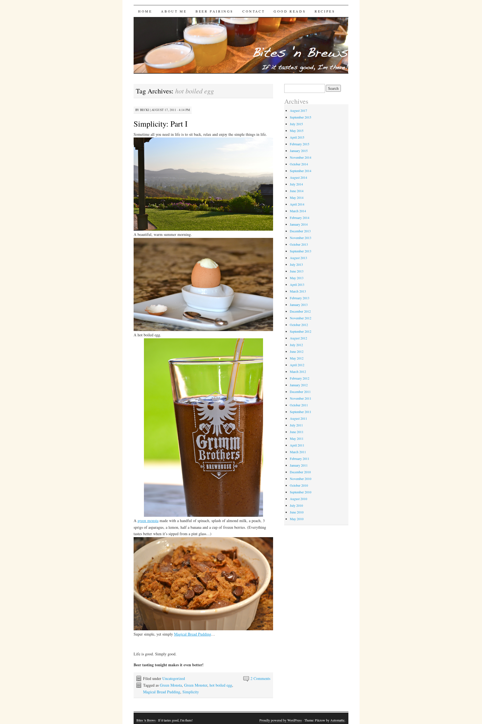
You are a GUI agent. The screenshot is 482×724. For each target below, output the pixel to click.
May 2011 (296, 438)
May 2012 (296, 358)
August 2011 (298, 418)
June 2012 (296, 351)
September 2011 (300, 411)
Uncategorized (173, 678)
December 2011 (300, 391)
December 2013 (300, 231)
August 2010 (298, 498)
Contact (253, 11)
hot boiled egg (220, 685)
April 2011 (297, 445)
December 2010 (300, 472)
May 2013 (296, 278)
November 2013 (300, 237)
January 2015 (299, 150)
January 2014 (299, 224)
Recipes (325, 11)
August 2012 (298, 338)
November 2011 (300, 398)
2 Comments (260, 678)
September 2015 (300, 117)
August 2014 (298, 177)
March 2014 (298, 211)
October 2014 (299, 164)
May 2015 (296, 130)
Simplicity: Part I (160, 123)
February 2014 (299, 217)
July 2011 (296, 425)
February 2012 (299, 378)
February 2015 (299, 144)
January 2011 (299, 465)
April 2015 (297, 137)
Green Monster (195, 685)
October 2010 (299, 485)
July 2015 (296, 124)
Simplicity (190, 691)
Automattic (337, 720)
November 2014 (300, 157)
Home (145, 11)
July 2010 (296, 505)
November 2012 (300, 318)
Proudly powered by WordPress (280, 720)
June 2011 (296, 431)
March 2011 (298, 452)
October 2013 (299, 244)
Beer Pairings (214, 11)
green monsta (148, 520)
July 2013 (296, 264)
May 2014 (296, 197)
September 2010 (300, 492)
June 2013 (296, 271)
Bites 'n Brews (146, 720)
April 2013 (297, 284)
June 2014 (296, 191)
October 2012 (299, 324)
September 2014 (300, 170)
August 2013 (298, 257)
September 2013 (300, 251)
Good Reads (290, 11)
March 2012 (298, 371)
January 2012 (299, 385)
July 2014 (296, 184)
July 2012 (296, 344)
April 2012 (297, 365)
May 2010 (296, 519)
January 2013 (299, 304)
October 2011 (299, 405)
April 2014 (297, 204)
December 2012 (300, 311)
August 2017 (298, 110)
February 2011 (299, 458)
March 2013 (298, 291)
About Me (174, 11)
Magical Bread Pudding (192, 634)
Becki (144, 110)
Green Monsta (171, 685)
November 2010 (300, 478)
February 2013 (299, 298)
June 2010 (296, 512)
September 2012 (300, 331)
